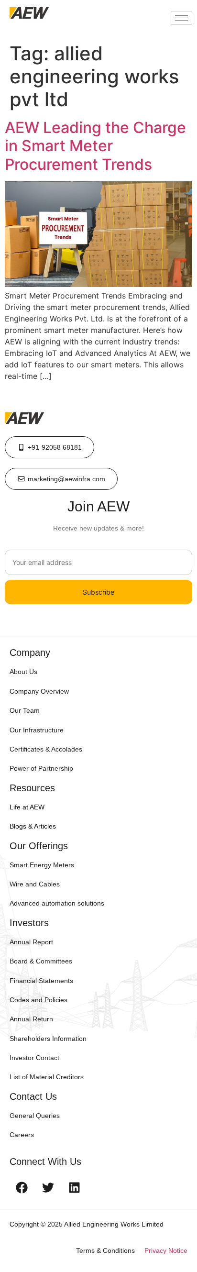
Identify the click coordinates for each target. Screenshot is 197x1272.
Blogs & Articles (33, 826)
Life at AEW (27, 807)
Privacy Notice (165, 1250)
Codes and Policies (38, 1000)
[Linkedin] (74, 1188)
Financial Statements (41, 980)
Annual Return (31, 1019)
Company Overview (39, 691)
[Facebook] (21, 1188)
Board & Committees (41, 961)
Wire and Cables (35, 884)
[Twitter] (48, 1188)
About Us (23, 671)
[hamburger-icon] (181, 18)
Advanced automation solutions (57, 903)
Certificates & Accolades (46, 749)
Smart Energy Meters (42, 865)
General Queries (35, 1115)
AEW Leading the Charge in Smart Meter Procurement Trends (95, 146)
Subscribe (98, 592)
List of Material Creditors (47, 1077)
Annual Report (31, 942)
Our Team (25, 710)
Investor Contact (34, 1058)
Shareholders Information (48, 1038)
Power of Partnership (41, 768)
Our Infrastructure (37, 730)
